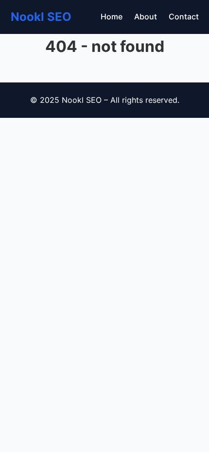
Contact (184, 16)
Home (111, 16)
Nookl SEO (41, 17)
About (145, 16)
